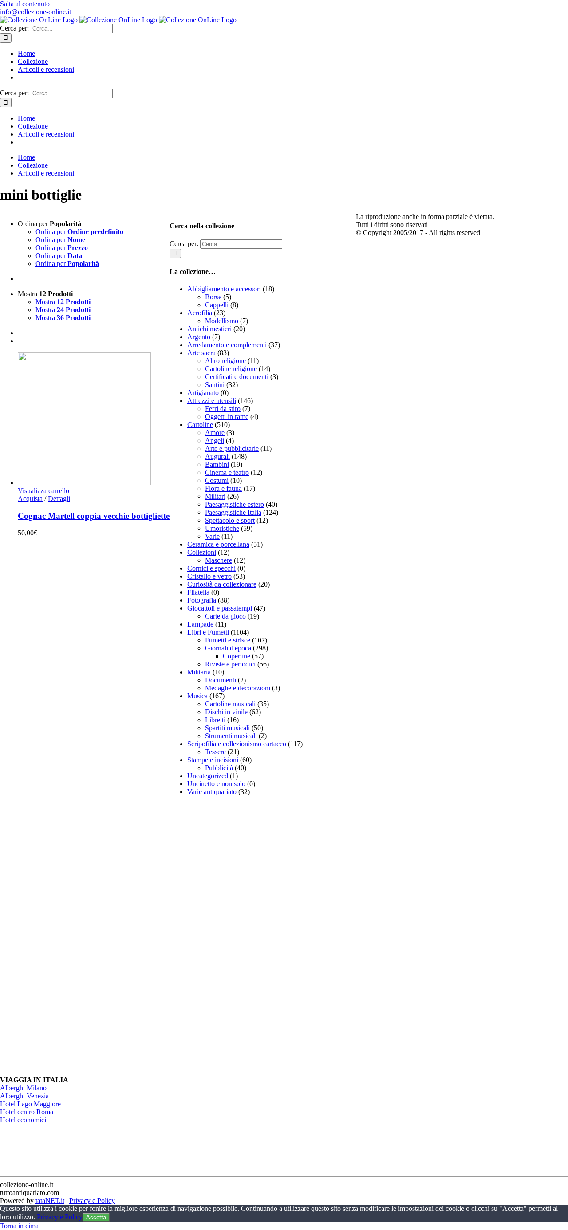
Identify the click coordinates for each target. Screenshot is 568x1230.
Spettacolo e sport (230, 520)
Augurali (217, 456)
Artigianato (203, 392)
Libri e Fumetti (208, 632)
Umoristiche (222, 528)
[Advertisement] (236, 936)
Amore (215, 432)
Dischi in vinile (226, 712)
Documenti (220, 680)
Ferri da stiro (223, 408)
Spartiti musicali (227, 728)
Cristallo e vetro (209, 576)
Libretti (215, 720)
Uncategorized (207, 776)
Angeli (214, 440)
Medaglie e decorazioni (237, 688)
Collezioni (201, 552)
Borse (213, 297)
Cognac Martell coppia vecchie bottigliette (94, 516)
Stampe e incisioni (212, 760)
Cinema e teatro (227, 472)
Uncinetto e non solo (216, 783)
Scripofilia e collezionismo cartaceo (236, 744)
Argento (198, 337)
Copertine (236, 656)
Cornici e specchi (211, 568)
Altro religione (225, 360)
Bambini (217, 464)
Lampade (200, 624)
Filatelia (198, 592)
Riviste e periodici (230, 664)
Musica (197, 696)
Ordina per (79, 231)
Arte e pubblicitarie (232, 448)
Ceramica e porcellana (218, 544)
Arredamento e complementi (227, 345)
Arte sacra (201, 352)
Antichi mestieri (209, 329)
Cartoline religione (231, 368)
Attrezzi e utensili (211, 400)
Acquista (30, 498)
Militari (215, 496)
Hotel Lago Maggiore (30, 1104)
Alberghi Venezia (24, 1096)
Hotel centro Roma (26, 1112)
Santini (215, 384)
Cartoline (200, 424)
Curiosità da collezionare (221, 584)
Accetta (96, 1217)
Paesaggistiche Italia (233, 512)
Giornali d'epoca (228, 648)
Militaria (199, 672)
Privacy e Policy (92, 1200)
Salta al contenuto (25, 4)
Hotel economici (23, 1120)
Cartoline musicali (230, 704)
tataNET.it (50, 1200)
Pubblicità (219, 768)
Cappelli (217, 305)
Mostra (63, 302)
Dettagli (59, 498)
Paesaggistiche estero (234, 504)
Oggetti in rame (226, 416)
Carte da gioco (225, 616)
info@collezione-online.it (35, 12)
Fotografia (201, 600)
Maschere (218, 560)
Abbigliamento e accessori (224, 289)
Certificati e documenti (236, 376)
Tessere (215, 752)
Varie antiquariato (212, 791)
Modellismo (221, 321)
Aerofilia (199, 313)
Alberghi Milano (23, 1088)
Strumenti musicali (231, 736)
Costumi (217, 480)
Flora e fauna (223, 488)
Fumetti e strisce (227, 640)
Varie (212, 536)
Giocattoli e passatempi (219, 608)
